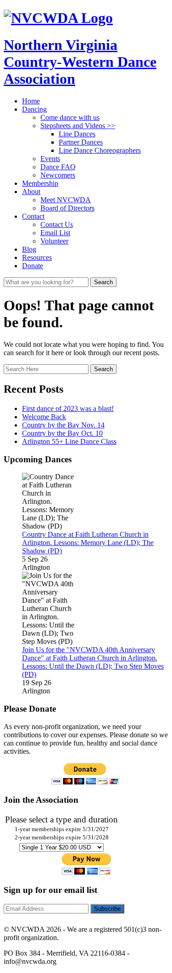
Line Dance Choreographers (100, 150)
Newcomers (57, 175)
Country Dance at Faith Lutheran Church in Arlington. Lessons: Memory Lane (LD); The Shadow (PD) (88, 542)
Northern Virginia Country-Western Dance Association (80, 62)
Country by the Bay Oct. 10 (62, 433)
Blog (29, 249)
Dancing (34, 109)
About (31, 191)
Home (31, 101)
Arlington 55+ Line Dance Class (69, 441)
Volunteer (54, 241)
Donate (32, 266)
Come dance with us (70, 117)
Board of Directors (67, 208)
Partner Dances (81, 142)
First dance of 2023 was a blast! (68, 408)
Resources (37, 257)
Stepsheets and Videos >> (77, 126)
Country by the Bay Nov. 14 (63, 425)
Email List (55, 233)
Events (50, 158)
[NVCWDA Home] (58, 18)
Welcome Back (44, 417)
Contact (33, 216)
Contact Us (56, 224)
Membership (40, 183)
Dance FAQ (58, 167)
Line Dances (77, 134)
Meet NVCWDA (65, 200)
